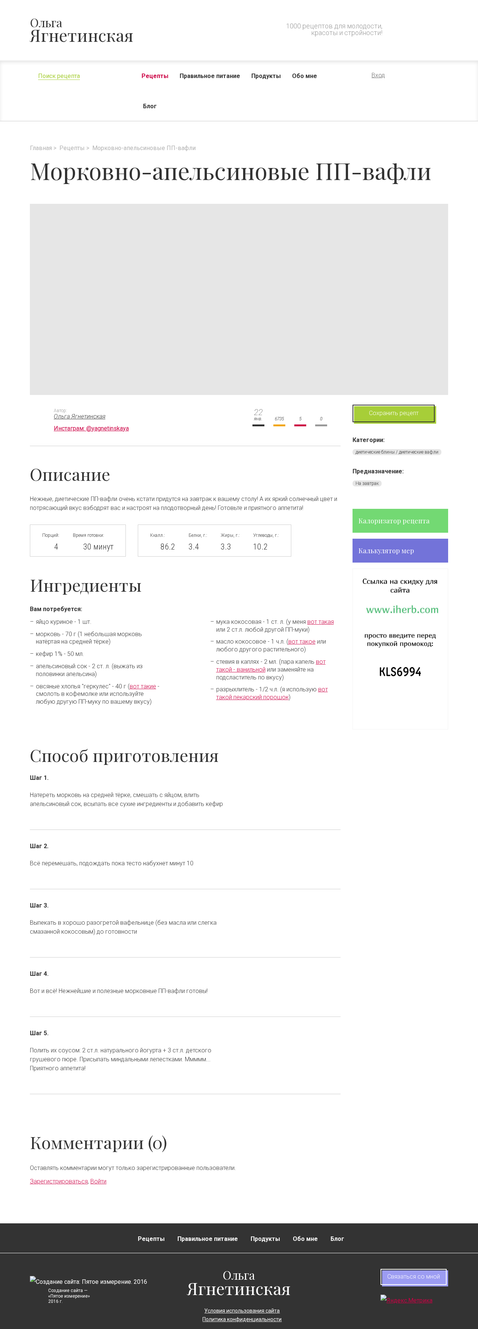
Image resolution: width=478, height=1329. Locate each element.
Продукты (266, 76)
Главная (41, 148)
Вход (378, 75)
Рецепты (155, 76)
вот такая (320, 621)
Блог (150, 106)
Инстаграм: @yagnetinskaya (91, 428)
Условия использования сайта (242, 1311)
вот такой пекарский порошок (272, 693)
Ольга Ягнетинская (79, 416)
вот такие (143, 686)
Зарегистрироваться (59, 1181)
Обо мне (304, 76)
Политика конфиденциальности (242, 1319)
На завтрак (367, 483)
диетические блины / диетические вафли (397, 452)
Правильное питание (210, 76)
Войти (98, 1181)
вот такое (302, 641)
